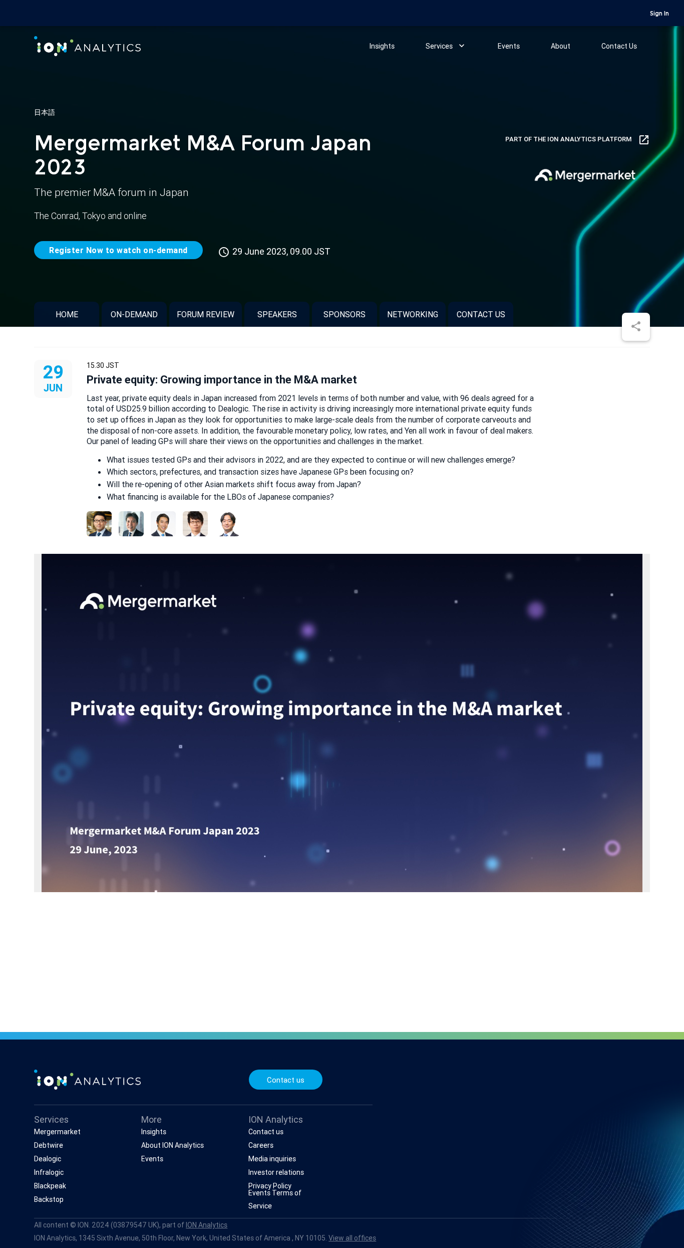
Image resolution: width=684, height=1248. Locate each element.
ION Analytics (206, 1224)
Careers (260, 1145)
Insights (382, 46)
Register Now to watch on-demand (118, 250)
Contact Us (619, 46)
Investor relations (276, 1172)
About (560, 46)
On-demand (134, 314)
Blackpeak (50, 1185)
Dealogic (47, 1158)
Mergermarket (57, 1131)
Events (509, 46)
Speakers (277, 314)
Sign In (659, 14)
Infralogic (49, 1172)
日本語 (44, 112)
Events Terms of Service (274, 1199)
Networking (412, 314)
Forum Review (205, 314)
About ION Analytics (172, 1145)
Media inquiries (272, 1158)
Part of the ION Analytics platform (577, 140)
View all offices (352, 1237)
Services (446, 46)
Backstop (49, 1199)
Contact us (481, 314)
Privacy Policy (269, 1185)
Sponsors (344, 314)
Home (67, 314)
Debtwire (48, 1145)
